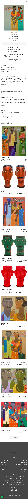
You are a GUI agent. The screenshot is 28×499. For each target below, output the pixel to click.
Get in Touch (23, 469)
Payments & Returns (22, 466)
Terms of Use (17, 495)
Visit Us (25, 471)
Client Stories (4, 466)
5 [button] (16, 32)
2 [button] (12, 32)
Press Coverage (5, 467)
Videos (3, 469)
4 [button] (15, 32)
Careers (25, 467)
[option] (14, 18)
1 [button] (11, 32)
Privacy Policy (11, 495)
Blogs (2, 471)
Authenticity (24, 462)
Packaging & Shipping (21, 464)
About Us (3, 462)
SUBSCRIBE (14, 453)
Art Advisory (4, 464)
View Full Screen (14, 34)
